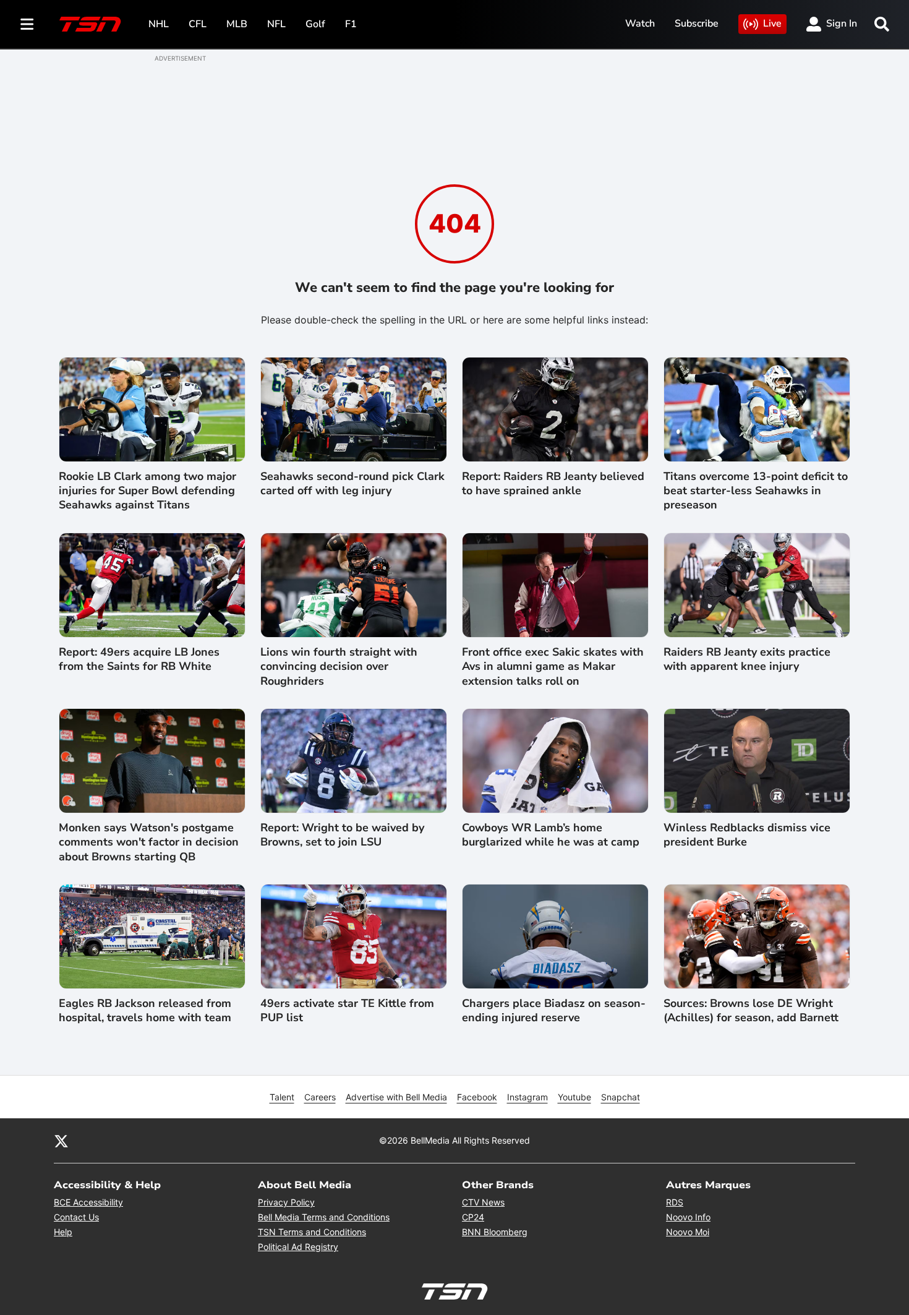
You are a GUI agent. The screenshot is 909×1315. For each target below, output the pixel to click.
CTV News (483, 1202)
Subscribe (697, 23)
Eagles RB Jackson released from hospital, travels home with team (145, 1010)
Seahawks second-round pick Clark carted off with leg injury (352, 483)
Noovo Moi (687, 1232)
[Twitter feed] (61, 1140)
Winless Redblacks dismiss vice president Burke (747, 835)
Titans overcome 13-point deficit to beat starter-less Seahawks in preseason (756, 491)
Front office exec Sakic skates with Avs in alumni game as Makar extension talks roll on (553, 666)
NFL (276, 24)
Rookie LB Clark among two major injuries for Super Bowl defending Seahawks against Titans (147, 491)
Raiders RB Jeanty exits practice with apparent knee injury (747, 659)
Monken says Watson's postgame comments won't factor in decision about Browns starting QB (149, 842)
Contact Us (76, 1217)
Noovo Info (688, 1217)
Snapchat (620, 1097)
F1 (351, 24)
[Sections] (27, 24)
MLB (236, 24)
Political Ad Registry (298, 1246)
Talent (282, 1097)
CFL (198, 24)
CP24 (473, 1217)
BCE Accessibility (88, 1202)
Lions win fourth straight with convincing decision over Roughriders (338, 666)
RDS (674, 1202)
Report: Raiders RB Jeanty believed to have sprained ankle (553, 483)
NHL (158, 24)
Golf (315, 24)
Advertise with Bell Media (396, 1097)
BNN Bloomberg (494, 1232)
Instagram (527, 1097)
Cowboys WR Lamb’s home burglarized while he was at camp (550, 835)
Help (63, 1232)
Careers (320, 1097)
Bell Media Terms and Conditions (324, 1217)
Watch (640, 23)
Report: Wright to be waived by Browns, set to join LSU (342, 835)
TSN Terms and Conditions (312, 1232)
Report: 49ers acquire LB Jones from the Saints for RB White (139, 659)
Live (772, 23)
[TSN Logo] (90, 24)
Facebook (477, 1097)
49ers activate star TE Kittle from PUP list (347, 1010)
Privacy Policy (286, 1202)
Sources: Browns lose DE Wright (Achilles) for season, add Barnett (751, 1010)
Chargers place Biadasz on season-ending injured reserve (554, 1010)
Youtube (574, 1097)
